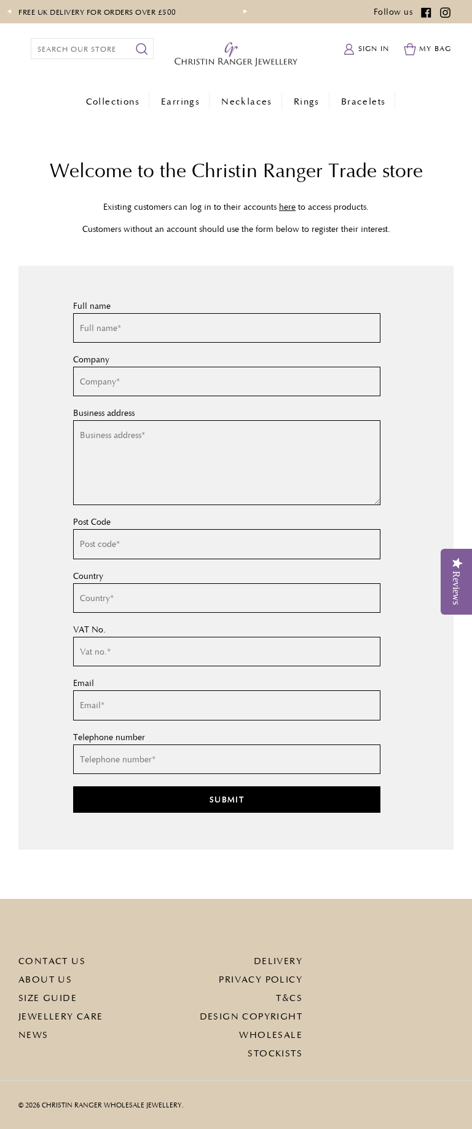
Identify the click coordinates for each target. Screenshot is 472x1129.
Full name (92, 305)
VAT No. (89, 629)
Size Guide (47, 997)
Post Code (92, 521)
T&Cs (289, 997)
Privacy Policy (260, 979)
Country (88, 576)
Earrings (180, 101)
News (33, 1034)
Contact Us (51, 960)
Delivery (278, 960)
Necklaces (246, 101)
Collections (113, 101)
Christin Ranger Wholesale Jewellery (112, 1104)
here (287, 206)
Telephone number (109, 737)
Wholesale (270, 1034)
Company (91, 359)
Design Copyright (251, 1016)
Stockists (275, 1053)
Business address (104, 413)
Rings (307, 101)
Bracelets (363, 101)
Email (83, 683)
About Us (45, 979)
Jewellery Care (60, 1016)
